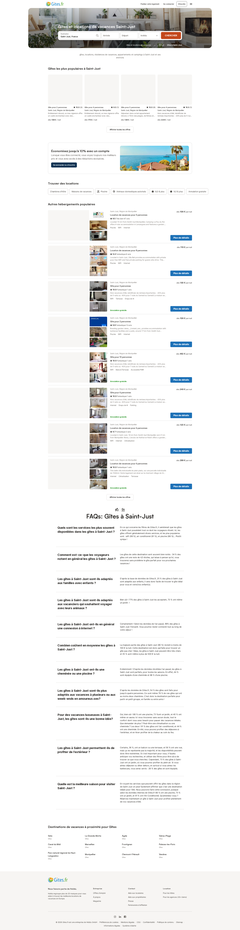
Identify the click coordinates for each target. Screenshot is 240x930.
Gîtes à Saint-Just (174, 45)
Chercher (171, 35)
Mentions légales (127, 922)
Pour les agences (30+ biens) (175, 897)
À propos (96, 897)
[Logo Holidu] (58, 4)
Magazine (97, 901)
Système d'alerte (129, 926)
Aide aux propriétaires (137, 897)
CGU (138, 922)
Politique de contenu (165, 922)
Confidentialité (149, 922)
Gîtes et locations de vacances (138, 45)
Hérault (161, 45)
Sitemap (179, 922)
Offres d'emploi (99, 893)
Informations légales (112, 926)
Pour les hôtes (168, 893)
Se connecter (168, 4)
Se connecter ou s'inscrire (64, 165)
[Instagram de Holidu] (115, 916)
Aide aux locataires (135, 893)
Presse (131, 901)
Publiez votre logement (150, 4)
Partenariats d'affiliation (137, 905)
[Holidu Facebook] (125, 916)
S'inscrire (181, 4)
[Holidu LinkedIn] (120, 916)
